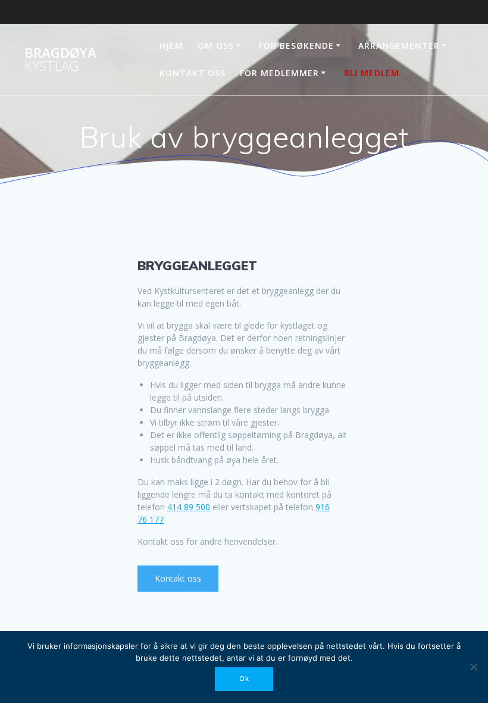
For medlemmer (279, 73)
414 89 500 (188, 507)
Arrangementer (399, 45)
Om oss (216, 45)
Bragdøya (60, 59)
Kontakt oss (192, 73)
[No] (473, 667)
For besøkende (296, 45)
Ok (244, 678)
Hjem (171, 45)
